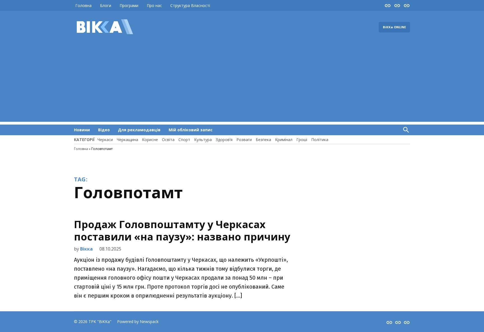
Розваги (244, 139)
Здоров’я (224, 139)
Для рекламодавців (139, 129)
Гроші (301, 139)
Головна (83, 5)
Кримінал (283, 139)
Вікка (86, 249)
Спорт (184, 139)
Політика (319, 139)
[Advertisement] (242, 82)
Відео (104, 129)
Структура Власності (190, 5)
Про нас (154, 5)
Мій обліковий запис (191, 129)
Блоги (105, 5)
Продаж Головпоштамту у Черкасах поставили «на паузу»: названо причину (182, 230)
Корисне (150, 139)
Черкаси (105, 139)
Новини (82, 129)
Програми (129, 5)
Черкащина (127, 139)
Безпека (263, 139)
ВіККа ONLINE (394, 27)
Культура (203, 139)
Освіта (168, 139)
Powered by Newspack (138, 321)
